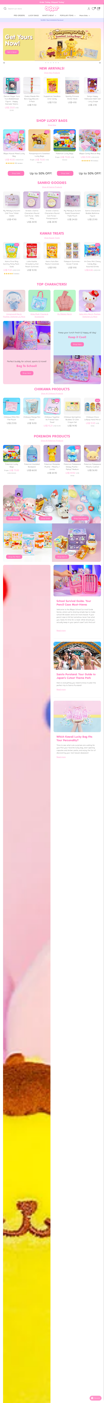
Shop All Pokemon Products (52, 440)
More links (83, 15)
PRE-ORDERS (19, 15)
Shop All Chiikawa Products (52, 393)
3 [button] (50, 62)
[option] (52, 20)
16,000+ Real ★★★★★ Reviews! (52, 20)
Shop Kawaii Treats (52, 238)
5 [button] (55, 62)
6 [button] (58, 62)
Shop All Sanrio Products (52, 187)
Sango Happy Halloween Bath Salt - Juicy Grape (92, 98)
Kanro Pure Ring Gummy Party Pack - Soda (11, 264)
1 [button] (45, 62)
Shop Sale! (15, 173)
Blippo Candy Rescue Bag (89, 153)
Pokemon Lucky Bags (64, 153)
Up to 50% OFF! (40, 173)
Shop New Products (52, 73)
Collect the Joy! (13, 55)
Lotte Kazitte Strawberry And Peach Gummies (31, 264)
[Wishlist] (93, 8)
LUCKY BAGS (33, 15)
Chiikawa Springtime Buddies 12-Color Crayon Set (72, 419)
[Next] (100, 62)
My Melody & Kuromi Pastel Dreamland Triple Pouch (72, 213)
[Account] (89, 9)
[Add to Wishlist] (38, 79)
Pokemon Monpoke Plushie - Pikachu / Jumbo (52, 466)
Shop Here (27, 373)
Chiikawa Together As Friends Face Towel (52, 419)
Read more (61, 630)
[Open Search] (5, 8)
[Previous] (4, 62)
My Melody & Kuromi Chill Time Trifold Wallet (11, 213)
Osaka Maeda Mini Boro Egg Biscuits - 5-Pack (32, 98)
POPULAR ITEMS (67, 15)
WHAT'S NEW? (48, 15)
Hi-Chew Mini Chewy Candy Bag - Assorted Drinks (92, 264)
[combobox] (16, 8)
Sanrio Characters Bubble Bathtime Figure (92, 213)
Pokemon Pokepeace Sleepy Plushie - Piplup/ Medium (72, 466)
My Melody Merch (64, 314)
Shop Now (52, 125)
